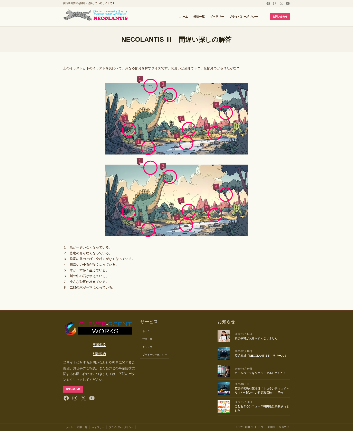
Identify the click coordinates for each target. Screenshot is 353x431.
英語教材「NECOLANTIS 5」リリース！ (261, 355)
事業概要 (99, 344)
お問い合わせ (280, 16)
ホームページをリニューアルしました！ (260, 373)
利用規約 (99, 353)
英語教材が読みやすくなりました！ (257, 338)
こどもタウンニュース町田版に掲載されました (262, 408)
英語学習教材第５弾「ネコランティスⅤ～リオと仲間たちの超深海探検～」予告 (262, 390)
